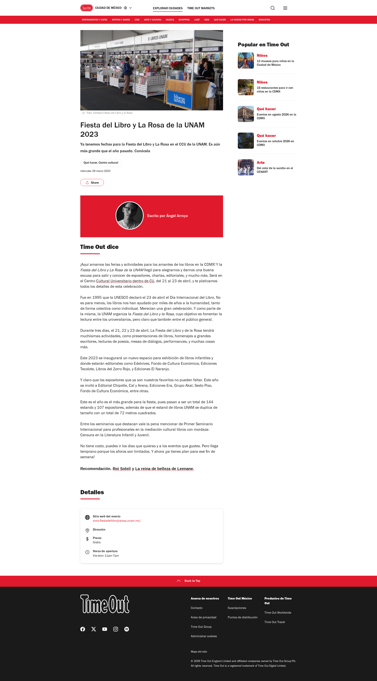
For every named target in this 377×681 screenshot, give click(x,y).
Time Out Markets (201, 8)
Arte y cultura (152, 20)
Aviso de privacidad (203, 617)
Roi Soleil (122, 469)
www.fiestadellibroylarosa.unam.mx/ (117, 521)
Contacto (196, 608)
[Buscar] (272, 7)
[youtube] (104, 629)
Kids (206, 20)
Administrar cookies (204, 636)
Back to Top (192, 581)
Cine (137, 20)
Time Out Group (201, 627)
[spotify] (126, 629)
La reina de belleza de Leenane (164, 469)
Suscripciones (237, 608)
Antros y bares (121, 20)
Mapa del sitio (199, 652)
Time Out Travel (274, 622)
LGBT (197, 20)
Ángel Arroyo (177, 216)
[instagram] (115, 629)
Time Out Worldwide (277, 613)
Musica (170, 20)
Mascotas (264, 20)
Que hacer (220, 20)
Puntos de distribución (243, 617)
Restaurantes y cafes (94, 20)
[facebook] (82, 629)
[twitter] (93, 629)
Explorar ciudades (168, 8)
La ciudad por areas (242, 20)
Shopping (184, 20)
